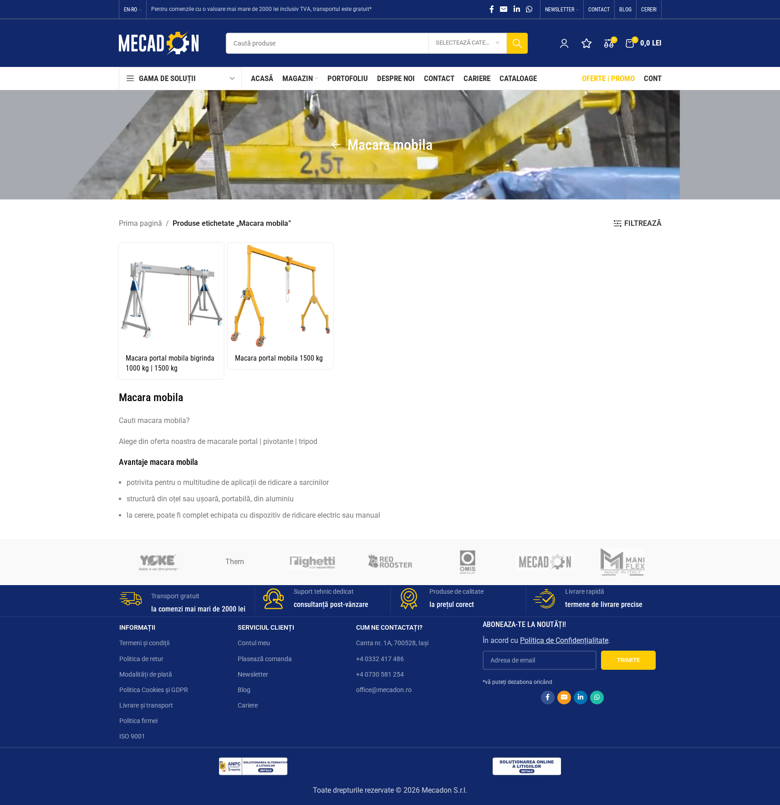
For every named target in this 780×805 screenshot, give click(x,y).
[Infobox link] (183, 600)
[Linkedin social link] (516, 9)
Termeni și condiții (144, 643)
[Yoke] (157, 562)
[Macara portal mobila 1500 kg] (280, 295)
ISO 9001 (132, 736)
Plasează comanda (265, 658)
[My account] (564, 43)
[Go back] (336, 145)
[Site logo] (159, 42)
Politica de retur (141, 658)
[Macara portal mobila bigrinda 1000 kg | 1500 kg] (171, 295)
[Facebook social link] (491, 9)
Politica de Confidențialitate (564, 640)
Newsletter (253, 674)
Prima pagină (140, 223)
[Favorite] (586, 43)
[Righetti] (312, 562)
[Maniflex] (622, 562)
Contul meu (254, 643)
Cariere (248, 705)
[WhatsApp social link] (529, 9)
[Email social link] (503, 9)
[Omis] (467, 562)
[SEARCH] (517, 43)
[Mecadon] (545, 562)
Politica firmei (138, 720)
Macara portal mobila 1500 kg (279, 358)
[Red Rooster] (389, 562)
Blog (244, 689)
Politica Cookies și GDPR (153, 689)
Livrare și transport (146, 705)
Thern (234, 561)
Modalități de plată (145, 674)
